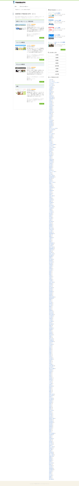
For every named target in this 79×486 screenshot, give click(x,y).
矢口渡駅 (50, 364)
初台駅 (50, 151)
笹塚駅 (50, 384)
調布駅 (50, 430)
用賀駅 (50, 348)
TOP (15, 6)
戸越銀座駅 (51, 237)
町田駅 (57, 71)
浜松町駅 (50, 332)
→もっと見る (63, 49)
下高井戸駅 (51, 105)
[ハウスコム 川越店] (51, 24)
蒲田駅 (57, 63)
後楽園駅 (50, 224)
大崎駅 (50, 197)
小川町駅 (50, 210)
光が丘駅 (50, 141)
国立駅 (50, 179)
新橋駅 (50, 257)
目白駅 (50, 360)
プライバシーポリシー (24, 6)
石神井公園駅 (51, 365)
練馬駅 (50, 391)
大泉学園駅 (51, 202)
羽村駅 (50, 392)
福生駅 (50, 375)
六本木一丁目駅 (51, 147)
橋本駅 (50, 309)
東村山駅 (50, 290)
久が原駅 (50, 114)
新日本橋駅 (51, 255)
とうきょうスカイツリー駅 (53, 82)
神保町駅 (50, 369)
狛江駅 (50, 342)
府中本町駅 (51, 221)
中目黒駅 (50, 110)
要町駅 (50, 429)
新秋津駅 (50, 260)
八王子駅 (57, 74)
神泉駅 (50, 372)
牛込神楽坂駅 (51, 341)
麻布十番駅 (51, 479)
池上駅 (50, 322)
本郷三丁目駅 (51, 282)
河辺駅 (50, 326)
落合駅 (50, 406)
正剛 (17, 86)
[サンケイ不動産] (51, 39)
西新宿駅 (50, 419)
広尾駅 (50, 220)
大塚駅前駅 (51, 190)
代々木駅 (50, 135)
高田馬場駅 (51, 469)
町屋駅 (50, 353)
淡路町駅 (50, 333)
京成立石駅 (51, 125)
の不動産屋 (27, 9)
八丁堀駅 (50, 143)
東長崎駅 (50, 294)
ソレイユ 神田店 (20, 42)
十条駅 (50, 156)
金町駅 (50, 445)
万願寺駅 (50, 89)
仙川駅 (50, 132)
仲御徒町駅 (51, 137)
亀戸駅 (50, 117)
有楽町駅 (50, 276)
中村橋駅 (50, 108)
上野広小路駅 (51, 97)
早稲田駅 (50, 268)
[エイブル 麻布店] (51, 17)
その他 (50, 79)
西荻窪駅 (50, 425)
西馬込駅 (50, 427)
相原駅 (50, 363)
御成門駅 (50, 226)
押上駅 (50, 240)
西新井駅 (50, 417)
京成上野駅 (51, 124)
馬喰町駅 (50, 460)
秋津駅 (50, 376)
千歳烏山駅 (51, 159)
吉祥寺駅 (57, 65)
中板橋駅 (50, 109)
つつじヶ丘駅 (51, 81)
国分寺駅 (50, 178)
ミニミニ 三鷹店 (57, 27)
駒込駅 (50, 464)
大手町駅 (50, 198)
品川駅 (50, 172)
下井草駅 (50, 101)
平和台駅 (50, 218)
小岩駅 (50, 209)
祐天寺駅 (50, 367)
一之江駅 (50, 86)
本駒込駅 (50, 283)
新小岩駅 (50, 252)
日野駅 (50, 267)
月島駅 (50, 275)
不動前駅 (50, 106)
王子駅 (50, 345)
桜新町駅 (50, 303)
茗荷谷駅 (50, 402)
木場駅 (50, 278)
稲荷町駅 (50, 379)
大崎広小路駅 (51, 195)
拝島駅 (50, 241)
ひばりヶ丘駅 (51, 85)
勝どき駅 (50, 152)
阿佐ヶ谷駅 (51, 453)
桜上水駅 (50, 302)
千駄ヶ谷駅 (51, 162)
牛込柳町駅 (51, 340)
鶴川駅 (50, 473)
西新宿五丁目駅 (51, 418)
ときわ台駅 (51, 83)
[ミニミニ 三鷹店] (51, 31)
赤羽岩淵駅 (51, 438)
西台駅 (50, 411)
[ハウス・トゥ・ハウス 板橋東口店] (51, 46)
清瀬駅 (50, 336)
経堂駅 (50, 388)
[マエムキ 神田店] (20, 72)
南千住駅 (50, 164)
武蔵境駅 (50, 310)
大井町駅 (50, 186)
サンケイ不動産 (57, 34)
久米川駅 (50, 116)
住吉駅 (50, 139)
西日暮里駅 (51, 421)
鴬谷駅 (50, 472)
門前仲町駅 (51, 452)
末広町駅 (50, 279)
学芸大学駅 (51, 205)
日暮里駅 (50, 264)
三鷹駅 (50, 93)
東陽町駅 (50, 295)
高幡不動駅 (51, 468)
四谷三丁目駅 (51, 175)
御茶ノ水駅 (51, 228)
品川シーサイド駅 (52, 171)
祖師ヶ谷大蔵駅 (51, 368)
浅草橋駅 (50, 329)
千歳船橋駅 (51, 160)
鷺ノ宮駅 (50, 475)
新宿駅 (57, 60)
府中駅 (50, 222)
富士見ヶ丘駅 (51, 206)
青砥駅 (50, 457)
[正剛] (20, 94)
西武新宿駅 (51, 422)
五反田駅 (50, 121)
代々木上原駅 (51, 133)
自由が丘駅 (51, 395)
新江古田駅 (51, 259)
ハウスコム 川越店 (57, 20)
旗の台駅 (50, 263)
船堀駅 (50, 396)
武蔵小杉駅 (51, 313)
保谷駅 (50, 140)
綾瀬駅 (50, 390)
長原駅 (50, 450)
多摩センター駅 (51, 182)
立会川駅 (50, 380)
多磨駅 (50, 183)
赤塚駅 (50, 437)
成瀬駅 (50, 236)
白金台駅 (50, 357)
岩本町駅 (50, 214)
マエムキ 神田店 (20, 64)
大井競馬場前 (51, 187)
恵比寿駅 (50, 232)
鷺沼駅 (50, 476)
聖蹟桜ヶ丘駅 (51, 394)
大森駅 (50, 201)
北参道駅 (50, 155)
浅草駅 (50, 330)
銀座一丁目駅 (51, 446)
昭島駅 (50, 272)
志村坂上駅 (51, 229)
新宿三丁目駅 (51, 247)
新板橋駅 (50, 256)
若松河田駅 (51, 399)
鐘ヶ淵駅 (50, 449)
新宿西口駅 (51, 249)
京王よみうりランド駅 (53, 128)
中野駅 (57, 68)
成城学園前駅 (51, 233)
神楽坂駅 (50, 371)
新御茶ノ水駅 (51, 253)
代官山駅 (50, 136)
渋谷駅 (57, 54)
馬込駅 (50, 461)
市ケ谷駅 (50, 217)
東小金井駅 (51, 287)
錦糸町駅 (50, 448)
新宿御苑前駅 (51, 248)
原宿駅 (50, 168)
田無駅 (50, 349)
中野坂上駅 (51, 112)
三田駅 (50, 90)
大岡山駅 (50, 193)
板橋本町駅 (51, 298)
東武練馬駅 (51, 291)
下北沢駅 (50, 102)
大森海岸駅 (51, 199)
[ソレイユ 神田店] (20, 49)
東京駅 (50, 286)
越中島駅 (50, 441)
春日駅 (50, 271)
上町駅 (50, 94)
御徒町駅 (50, 225)
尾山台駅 (50, 213)
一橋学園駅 (51, 87)
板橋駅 (50, 299)
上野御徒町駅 (51, 98)
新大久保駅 (51, 244)
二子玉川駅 (51, 120)
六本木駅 (50, 148)
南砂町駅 (50, 167)
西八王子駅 (51, 410)
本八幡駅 (50, 280)
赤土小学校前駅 (51, 433)
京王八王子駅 (51, 129)
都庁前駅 (50, 442)
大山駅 (50, 191)
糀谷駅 (50, 387)
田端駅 (50, 352)
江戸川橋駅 (51, 321)
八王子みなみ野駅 (52, 144)
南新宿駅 (50, 166)
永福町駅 (50, 318)
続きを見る (41, 37)
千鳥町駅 (50, 163)
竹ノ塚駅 (50, 383)
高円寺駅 (50, 465)
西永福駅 (50, 423)
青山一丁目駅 (51, 454)
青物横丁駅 (51, 456)
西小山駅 (50, 415)
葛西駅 (50, 407)
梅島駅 (50, 306)
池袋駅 (57, 57)
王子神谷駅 (51, 344)
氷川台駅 (50, 317)
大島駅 (50, 194)
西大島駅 (50, 414)
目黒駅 (50, 361)
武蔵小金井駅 (51, 314)
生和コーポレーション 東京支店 (24, 21)
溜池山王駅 (51, 338)
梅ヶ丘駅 (50, 305)
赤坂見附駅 (51, 434)
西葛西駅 (50, 426)
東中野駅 (50, 284)
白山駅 (50, 356)
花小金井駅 (51, 398)
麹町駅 (50, 477)
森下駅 (50, 307)
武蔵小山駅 (51, 311)
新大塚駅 (50, 245)
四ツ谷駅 (50, 174)
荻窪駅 (50, 403)
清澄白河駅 (51, 334)
